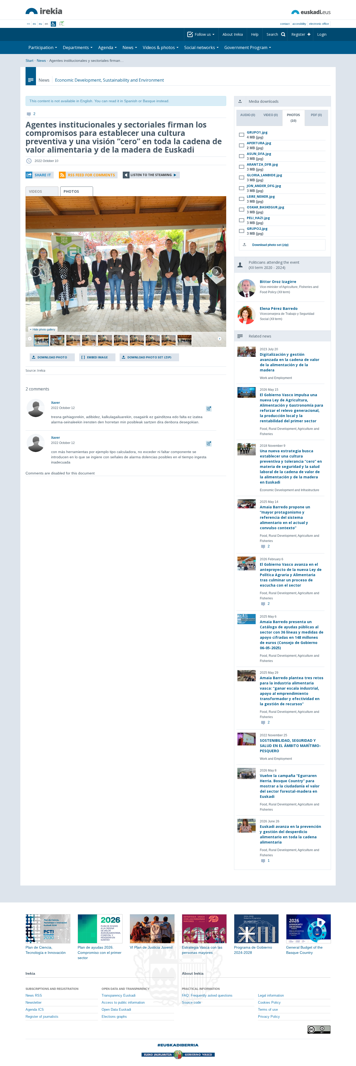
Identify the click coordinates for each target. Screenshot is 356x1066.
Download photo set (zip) (149, 357)
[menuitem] (275, 34)
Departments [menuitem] (76, 47)
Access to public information (123, 1002)
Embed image (97, 357)
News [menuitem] (128, 47)
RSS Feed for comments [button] (91, 174)
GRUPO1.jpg (257, 132)
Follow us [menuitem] (203, 34)
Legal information (271, 995)
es (34, 23)
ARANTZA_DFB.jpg (262, 164)
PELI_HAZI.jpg (258, 217)
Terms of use (268, 1009)
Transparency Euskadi (119, 995)
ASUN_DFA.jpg (259, 153)
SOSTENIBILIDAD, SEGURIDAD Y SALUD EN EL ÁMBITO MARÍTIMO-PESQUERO (290, 745)
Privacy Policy (269, 1017)
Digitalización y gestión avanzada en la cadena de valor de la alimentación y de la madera (289, 362)
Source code (191, 1002)
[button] (40, 175)
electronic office (319, 23)
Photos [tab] (293, 118)
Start (29, 60)
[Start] (44, 11)
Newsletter (33, 1002)
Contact (285, 23)
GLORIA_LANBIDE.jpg (264, 175)
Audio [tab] (247, 115)
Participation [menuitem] (41, 47)
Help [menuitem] (255, 34)
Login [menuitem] (322, 34)
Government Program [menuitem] (246, 47)
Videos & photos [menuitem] (159, 47)
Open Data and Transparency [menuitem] (125, 988)
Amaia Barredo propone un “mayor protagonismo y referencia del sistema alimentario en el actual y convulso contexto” (285, 517)
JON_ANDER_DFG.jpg (264, 185)
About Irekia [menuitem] (233, 34)
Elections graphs (114, 1017)
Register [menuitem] (298, 34)
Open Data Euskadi (116, 1009)
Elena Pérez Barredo (279, 308)
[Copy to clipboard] (209, 408)
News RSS (34, 995)
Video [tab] (270, 115)
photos (71, 191)
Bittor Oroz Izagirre (278, 281)
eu (40, 23)
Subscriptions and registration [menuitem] (52, 988)
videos (35, 191)
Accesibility (299, 23)
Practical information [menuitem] (201, 988)
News (41, 60)
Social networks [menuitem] (200, 47)
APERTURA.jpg (259, 143)
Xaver (55, 403)
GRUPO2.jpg (257, 228)
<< (28, 23)
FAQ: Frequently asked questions (207, 995)
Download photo (52, 357)
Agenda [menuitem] (106, 47)
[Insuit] (53, 24)
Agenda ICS (35, 1009)
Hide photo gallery (44, 329)
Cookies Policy (269, 1002)
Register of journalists (42, 1017)
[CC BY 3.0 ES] (319, 1030)
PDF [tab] (316, 115)
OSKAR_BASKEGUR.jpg (265, 207)
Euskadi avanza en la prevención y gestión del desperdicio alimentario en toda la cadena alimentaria (290, 834)
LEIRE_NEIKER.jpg (261, 196)
